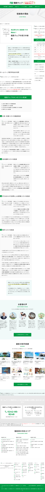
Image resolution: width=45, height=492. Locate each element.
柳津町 (11, 441)
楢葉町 (32, 444)
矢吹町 (21, 453)
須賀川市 (21, 445)
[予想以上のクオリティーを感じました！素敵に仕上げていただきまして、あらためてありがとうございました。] (41, 318)
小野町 (24, 447)
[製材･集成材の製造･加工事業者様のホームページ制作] (17, 359)
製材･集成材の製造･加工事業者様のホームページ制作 (16, 363)
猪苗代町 (5, 448)
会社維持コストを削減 (8, 105)
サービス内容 (24, 6)
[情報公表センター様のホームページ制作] (28, 374)
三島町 (6, 444)
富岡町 (35, 444)
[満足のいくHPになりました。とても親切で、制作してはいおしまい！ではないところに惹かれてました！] (32, 318)
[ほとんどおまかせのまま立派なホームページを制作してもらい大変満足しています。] (22, 318)
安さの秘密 (25, 469)
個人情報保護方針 (33, 485)
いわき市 (33, 439)
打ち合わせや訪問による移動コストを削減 (12, 107)
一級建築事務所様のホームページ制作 (39, 377)
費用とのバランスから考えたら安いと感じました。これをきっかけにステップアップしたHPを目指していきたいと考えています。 (13, 325)
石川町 (27, 448)
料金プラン (17, 6)
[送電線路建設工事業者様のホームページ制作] (28, 359)
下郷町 (7, 450)
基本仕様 (16, 464)
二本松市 (18, 442)
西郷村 (25, 452)
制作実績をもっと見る (23, 384)
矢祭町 (19, 454)
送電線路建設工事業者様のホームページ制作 (28, 362)
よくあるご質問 (37, 80)
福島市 (18, 439)
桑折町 (27, 439)
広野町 (32, 445)
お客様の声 (10, 6)
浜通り (35, 437)
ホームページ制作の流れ (39, 75)
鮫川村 (24, 454)
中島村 (18, 453)
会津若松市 (4, 439)
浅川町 (23, 450)
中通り (20, 437)
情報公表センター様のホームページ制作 (28, 377)
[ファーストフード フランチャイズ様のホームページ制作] (5, 374)
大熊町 (35, 447)
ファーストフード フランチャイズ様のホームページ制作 (5, 378)
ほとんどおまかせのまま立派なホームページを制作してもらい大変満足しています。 (22, 323)
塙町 (22, 454)
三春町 (21, 447)
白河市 (18, 452)
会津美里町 (3, 445)
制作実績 (5, 6)
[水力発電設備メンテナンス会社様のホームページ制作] (5, 359)
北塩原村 (6, 447)
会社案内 (30, 6)
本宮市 (22, 442)
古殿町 (26, 450)
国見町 (17, 441)
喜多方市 (8, 439)
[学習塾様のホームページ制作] (17, 374)
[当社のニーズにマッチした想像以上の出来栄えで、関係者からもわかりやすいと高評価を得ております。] (3, 318)
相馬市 (32, 441)
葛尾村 (41, 444)
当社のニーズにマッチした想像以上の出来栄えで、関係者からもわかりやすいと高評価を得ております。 (3, 324)
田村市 (25, 445)
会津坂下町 (7, 441)
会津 (5, 437)
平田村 (20, 450)
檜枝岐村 (10, 450)
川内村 (38, 444)
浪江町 (38, 447)
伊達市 (21, 439)
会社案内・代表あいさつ (39, 64)
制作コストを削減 (7, 109)
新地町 (39, 441)
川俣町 (20, 441)
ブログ (43, 476)
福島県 (2, 437)
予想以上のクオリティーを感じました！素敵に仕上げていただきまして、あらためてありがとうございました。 (41, 324)
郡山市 (18, 445)
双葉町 (32, 447)
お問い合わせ (37, 6)
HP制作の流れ (17, 475)
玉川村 (17, 450)
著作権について (40, 485)
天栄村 (20, 448)
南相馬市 (36, 441)
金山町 (9, 444)
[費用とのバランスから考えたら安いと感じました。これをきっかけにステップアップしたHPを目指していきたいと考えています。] (13, 318)
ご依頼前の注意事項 (39, 35)
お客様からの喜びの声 (39, 69)
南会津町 (5, 452)
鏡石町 (17, 448)
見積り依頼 (25, 470)
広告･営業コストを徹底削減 (9, 103)
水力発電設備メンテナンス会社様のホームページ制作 (5, 363)
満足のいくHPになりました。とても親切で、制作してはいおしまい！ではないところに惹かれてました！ (32, 324)
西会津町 (10, 447)
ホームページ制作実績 (39, 67)
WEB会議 (37, 464)
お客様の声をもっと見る (22, 334)
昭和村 (12, 444)
